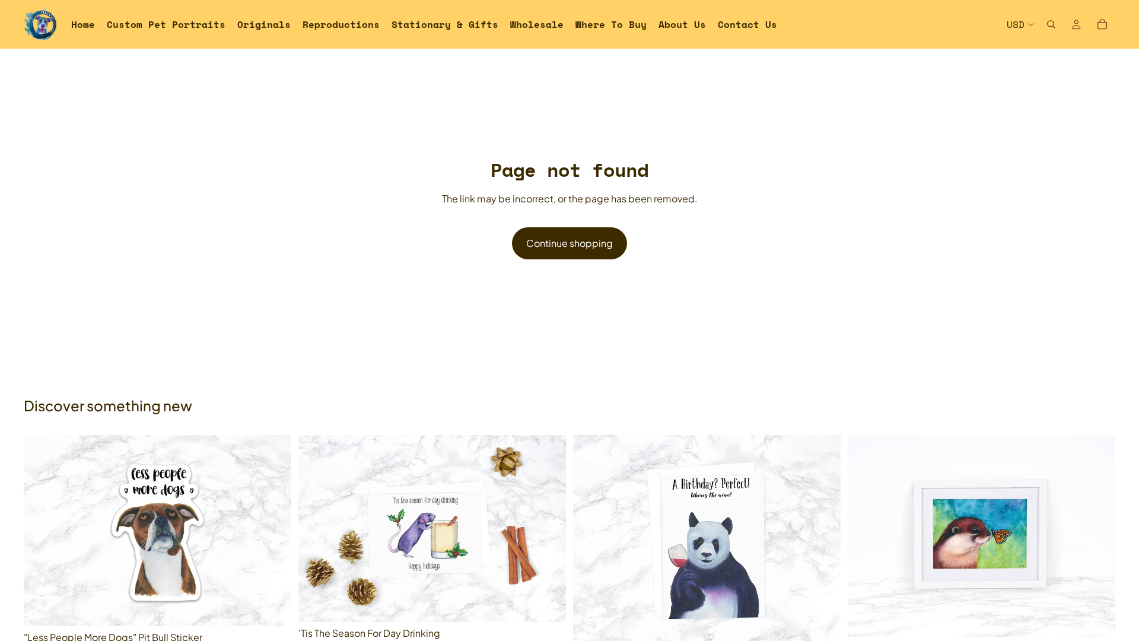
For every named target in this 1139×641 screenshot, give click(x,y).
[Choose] (547, 603)
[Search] (1051, 24)
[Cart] (1102, 24)
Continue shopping (569, 243)
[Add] (273, 607)
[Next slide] (823, 541)
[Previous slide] (591, 541)
